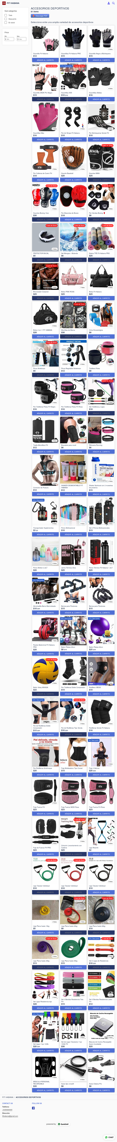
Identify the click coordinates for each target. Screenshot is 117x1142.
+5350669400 (7, 1110)
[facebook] (33, 1108)
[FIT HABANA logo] (4, 3)
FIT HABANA (13, 3)
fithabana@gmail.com (10, 1116)
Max (18, 36)
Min (6, 36)
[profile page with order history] (108, 3)
